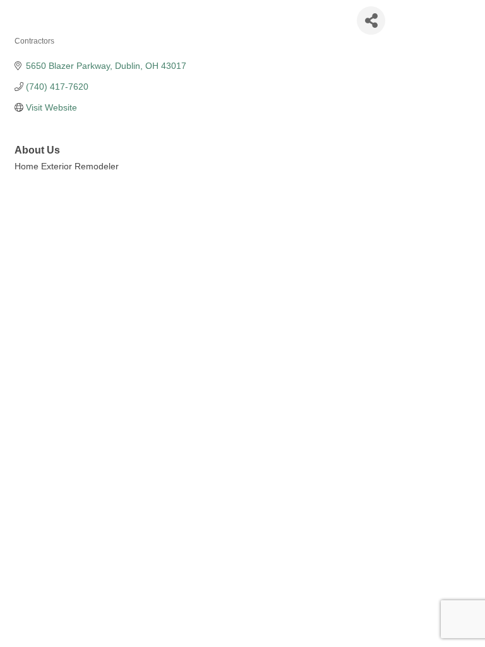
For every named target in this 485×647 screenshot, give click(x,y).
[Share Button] (371, 20)
